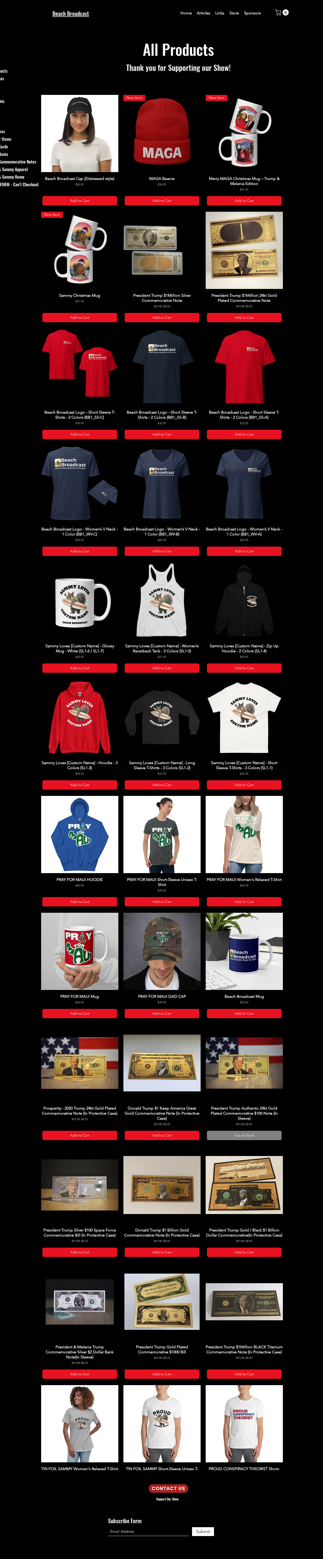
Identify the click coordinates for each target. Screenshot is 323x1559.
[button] (282, 12)
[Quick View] (79, 133)
